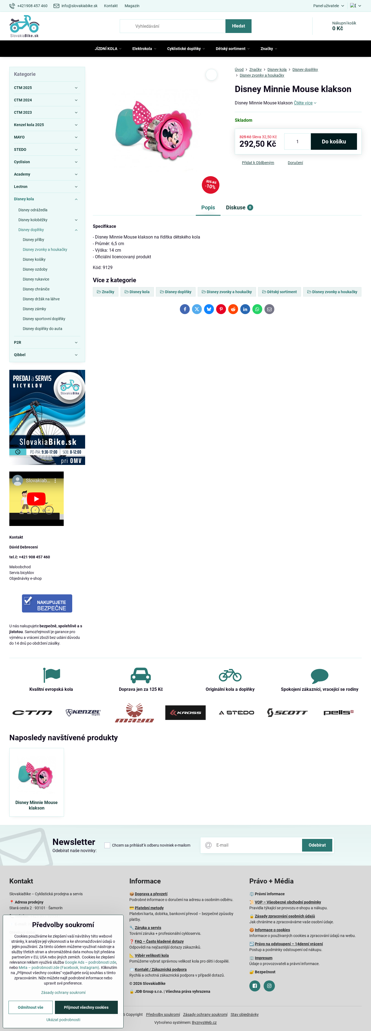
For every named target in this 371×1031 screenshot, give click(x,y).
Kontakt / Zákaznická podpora (161, 969)
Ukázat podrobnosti (63, 1020)
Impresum (263, 958)
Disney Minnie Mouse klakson (36, 805)
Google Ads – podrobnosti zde (90, 962)
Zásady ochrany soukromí (205, 1014)
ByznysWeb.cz (204, 1022)
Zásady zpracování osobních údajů (285, 916)
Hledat (238, 26)
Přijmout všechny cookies (86, 1007)
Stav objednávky (245, 1014)
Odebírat (317, 845)
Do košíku (334, 141)
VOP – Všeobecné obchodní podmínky (288, 902)
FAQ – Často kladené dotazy (159, 941)
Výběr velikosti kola (152, 955)
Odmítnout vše (30, 1007)
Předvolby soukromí (163, 1014)
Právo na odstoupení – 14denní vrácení (289, 944)
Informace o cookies (272, 930)
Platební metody (149, 908)
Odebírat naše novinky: (74, 850)
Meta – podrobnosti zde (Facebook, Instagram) (59, 967)
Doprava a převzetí (151, 894)
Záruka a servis (148, 927)
